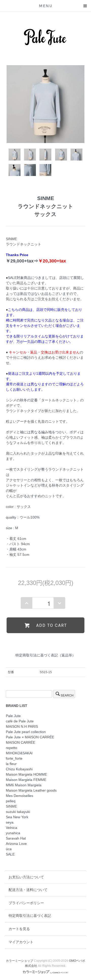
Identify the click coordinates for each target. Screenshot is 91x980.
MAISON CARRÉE (20, 742)
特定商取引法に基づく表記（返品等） (45, 655)
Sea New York (17, 817)
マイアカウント (21, 942)
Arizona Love (16, 844)
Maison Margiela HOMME (26, 774)
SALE (10, 854)
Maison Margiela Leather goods (31, 790)
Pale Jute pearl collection (26, 732)
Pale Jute (13, 716)
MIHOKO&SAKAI (19, 753)
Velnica (11, 828)
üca (9, 849)
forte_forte (14, 758)
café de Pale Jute (20, 721)
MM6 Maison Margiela (23, 785)
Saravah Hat (16, 838)
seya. (10, 822)
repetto (11, 748)
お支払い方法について (26, 877)
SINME (11, 806)
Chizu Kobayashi (19, 769)
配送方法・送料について (28, 890)
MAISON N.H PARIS (22, 726)
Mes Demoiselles (19, 796)
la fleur (11, 764)
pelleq (10, 801)
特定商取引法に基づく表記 (30, 916)
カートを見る (19, 929)
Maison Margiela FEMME (26, 780)
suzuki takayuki (18, 812)
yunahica (13, 833)
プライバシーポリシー (26, 903)
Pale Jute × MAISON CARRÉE (30, 737)
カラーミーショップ (19, 961)
